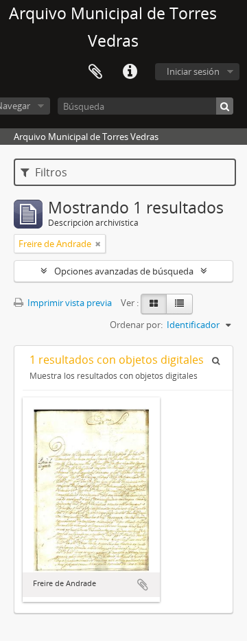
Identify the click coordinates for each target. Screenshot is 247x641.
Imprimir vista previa (68, 302)
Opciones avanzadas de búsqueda (123, 271)
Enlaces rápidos (130, 72)
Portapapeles (95, 72)
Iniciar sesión (193, 71)
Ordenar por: (136, 324)
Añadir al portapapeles (143, 585)
